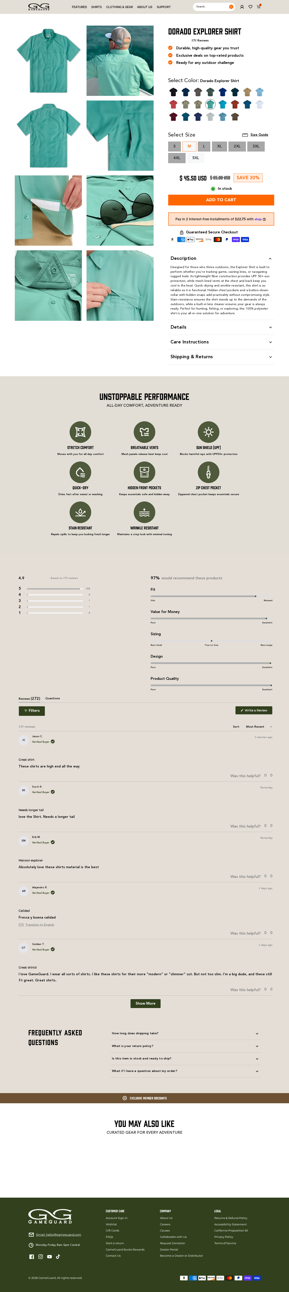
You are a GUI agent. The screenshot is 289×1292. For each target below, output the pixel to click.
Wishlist (111, 1224)
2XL (240, 148)
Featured (79, 7)
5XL (195, 158)
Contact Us (113, 1255)
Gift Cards (112, 1230)
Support (164, 7)
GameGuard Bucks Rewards (125, 1249)
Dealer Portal (169, 1249)
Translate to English (39, 924)
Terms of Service (225, 1243)
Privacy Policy (223, 1236)
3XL (259, 148)
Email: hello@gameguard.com (58, 1234)
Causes (165, 1230)
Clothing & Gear (119, 7)
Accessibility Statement (230, 1224)
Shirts (96, 7)
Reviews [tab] (29, 699)
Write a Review (258, 711)
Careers (165, 1224)
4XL (179, 159)
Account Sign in (117, 1218)
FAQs (109, 1236)
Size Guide (259, 135)
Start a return (115, 1243)
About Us (144, 7)
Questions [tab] (52, 699)
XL (222, 148)
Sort (236, 726)
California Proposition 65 (231, 1230)
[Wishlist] (250, 6)
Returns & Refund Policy (230, 1218)
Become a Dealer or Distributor (181, 1255)
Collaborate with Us (173, 1236)
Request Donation (172, 1243)
